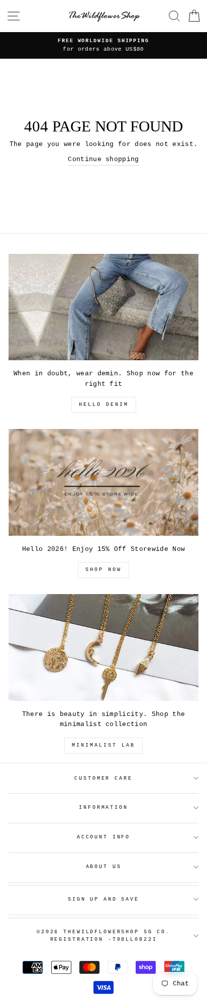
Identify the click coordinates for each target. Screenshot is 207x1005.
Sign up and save (103, 899)
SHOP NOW (103, 569)
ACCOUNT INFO (103, 837)
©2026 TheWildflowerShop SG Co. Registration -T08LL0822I (103, 935)
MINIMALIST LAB (103, 745)
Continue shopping (103, 159)
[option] (103, 45)
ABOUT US (104, 867)
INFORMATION (103, 807)
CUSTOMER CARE (103, 778)
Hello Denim (104, 404)
